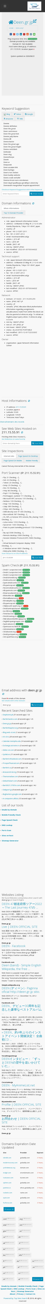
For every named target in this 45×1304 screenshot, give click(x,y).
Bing (8, 114)
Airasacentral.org (9, 772)
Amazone (9, 119)
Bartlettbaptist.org (10, 728)
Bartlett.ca (7, 767)
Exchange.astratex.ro (11, 745)
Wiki (21, 119)
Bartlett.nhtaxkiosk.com (12, 759)
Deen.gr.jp (20, 28)
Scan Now (38, 443)
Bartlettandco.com (10, 719)
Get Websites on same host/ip (13, 439)
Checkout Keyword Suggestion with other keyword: (22, 190)
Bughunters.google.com (12, 794)
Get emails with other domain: (13, 701)
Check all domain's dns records (12, 422)
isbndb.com (7, 1158)
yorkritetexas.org (9, 1168)
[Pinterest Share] (24, 34)
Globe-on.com (8, 750)
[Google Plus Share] (14, 34)
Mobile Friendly (32, 460)
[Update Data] (33, 203)
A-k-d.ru (6, 736)
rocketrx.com (7, 1193)
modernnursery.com (10, 1163)
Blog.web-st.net (9, 732)
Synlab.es (6, 754)
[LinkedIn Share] (20, 34)
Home (11, 28)
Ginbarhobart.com (10, 781)
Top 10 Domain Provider (13, 213)
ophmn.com (7, 1183)
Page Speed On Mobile (13, 460)
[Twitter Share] (17, 34)
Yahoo (18, 114)
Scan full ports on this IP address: (15, 553)
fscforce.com (7, 1203)
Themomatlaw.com (10, 776)
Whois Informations (11, 208)
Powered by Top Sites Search (15, 1298)
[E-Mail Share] (34, 34)
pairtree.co (7, 1188)
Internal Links (9, 456)
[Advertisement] (22, 72)
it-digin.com (7, 1173)
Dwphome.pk (8, 714)
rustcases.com (8, 1178)
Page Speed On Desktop (28, 456)
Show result (37, 194)
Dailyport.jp (7, 789)
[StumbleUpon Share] (27, 34)
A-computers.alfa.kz (10, 798)
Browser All (9, 1209)
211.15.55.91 (21, 407)
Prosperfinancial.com (11, 763)
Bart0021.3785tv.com (11, 785)
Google (30, 114)
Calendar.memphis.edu (12, 741)
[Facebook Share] (10, 34)
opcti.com (6, 1198)
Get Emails (37, 705)
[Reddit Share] (30, 34)
